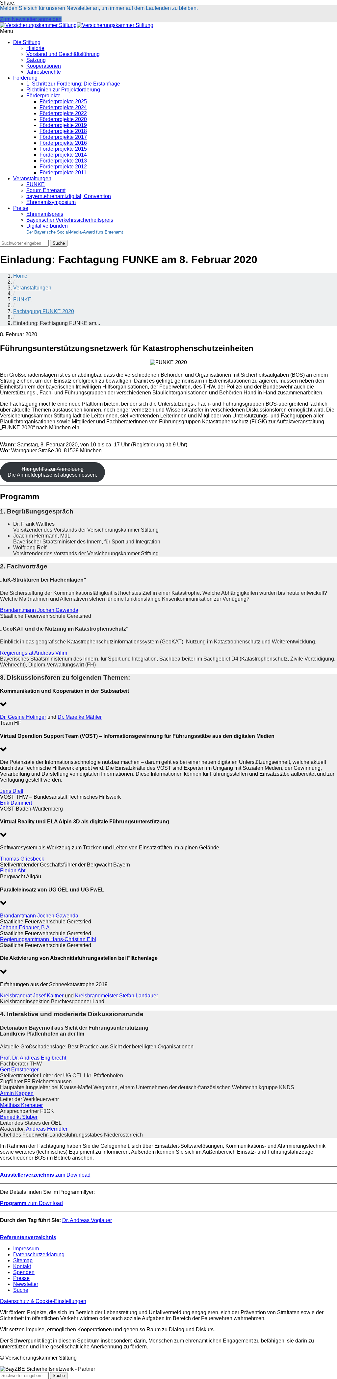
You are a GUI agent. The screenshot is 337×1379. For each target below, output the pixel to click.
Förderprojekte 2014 (63, 155)
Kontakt (22, 1266)
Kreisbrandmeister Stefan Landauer (116, 995)
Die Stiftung (26, 42)
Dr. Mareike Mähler (80, 717)
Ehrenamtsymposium (51, 202)
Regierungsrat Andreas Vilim (33, 653)
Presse (21, 1278)
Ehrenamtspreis (44, 214)
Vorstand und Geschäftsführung (63, 54)
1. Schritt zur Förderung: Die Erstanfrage (73, 84)
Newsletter (25, 1284)
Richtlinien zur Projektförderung (63, 89)
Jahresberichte (43, 72)
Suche (20, 1290)
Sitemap (23, 1260)
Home (20, 276)
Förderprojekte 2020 (63, 119)
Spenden (24, 1272)
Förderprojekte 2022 (63, 113)
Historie (35, 48)
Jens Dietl (11, 791)
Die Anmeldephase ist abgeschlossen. (52, 472)
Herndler (57, 1129)
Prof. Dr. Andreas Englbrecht (33, 1058)
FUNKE (35, 184)
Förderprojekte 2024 (63, 107)
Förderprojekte (43, 95)
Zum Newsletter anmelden (31, 19)
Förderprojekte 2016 (63, 143)
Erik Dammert (16, 803)
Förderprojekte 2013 (63, 160)
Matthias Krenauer (21, 1105)
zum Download (45, 1175)
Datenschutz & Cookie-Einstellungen (43, 1301)
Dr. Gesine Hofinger (23, 717)
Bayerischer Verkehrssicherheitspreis (69, 220)
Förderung (25, 78)
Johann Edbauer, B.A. (25, 927)
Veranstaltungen (32, 178)
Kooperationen (43, 66)
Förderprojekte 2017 (63, 137)
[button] (168, 698)
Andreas (36, 1129)
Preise (20, 208)
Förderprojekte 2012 (63, 166)
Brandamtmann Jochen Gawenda (39, 610)
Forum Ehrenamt (45, 190)
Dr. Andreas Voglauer (87, 1220)
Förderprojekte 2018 (63, 131)
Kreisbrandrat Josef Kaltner (32, 995)
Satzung (36, 60)
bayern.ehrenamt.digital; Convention (68, 196)
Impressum (26, 1248)
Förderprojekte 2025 (63, 101)
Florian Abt (12, 870)
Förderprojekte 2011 (63, 172)
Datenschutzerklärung (39, 1254)
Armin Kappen (17, 1093)
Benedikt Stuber (19, 1117)
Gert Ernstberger (19, 1069)
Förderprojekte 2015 (63, 149)
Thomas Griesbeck (22, 859)
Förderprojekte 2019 (63, 125)
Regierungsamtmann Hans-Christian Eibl (48, 939)
